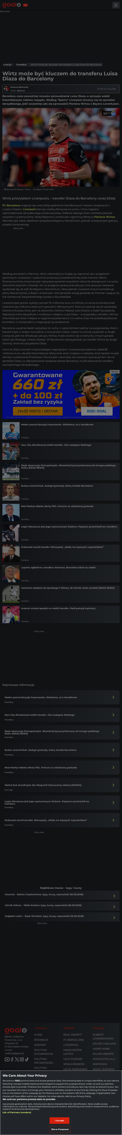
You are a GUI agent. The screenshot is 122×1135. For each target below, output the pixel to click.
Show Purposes (60, 1129)
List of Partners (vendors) (17, 1112)
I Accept (59, 1120)
